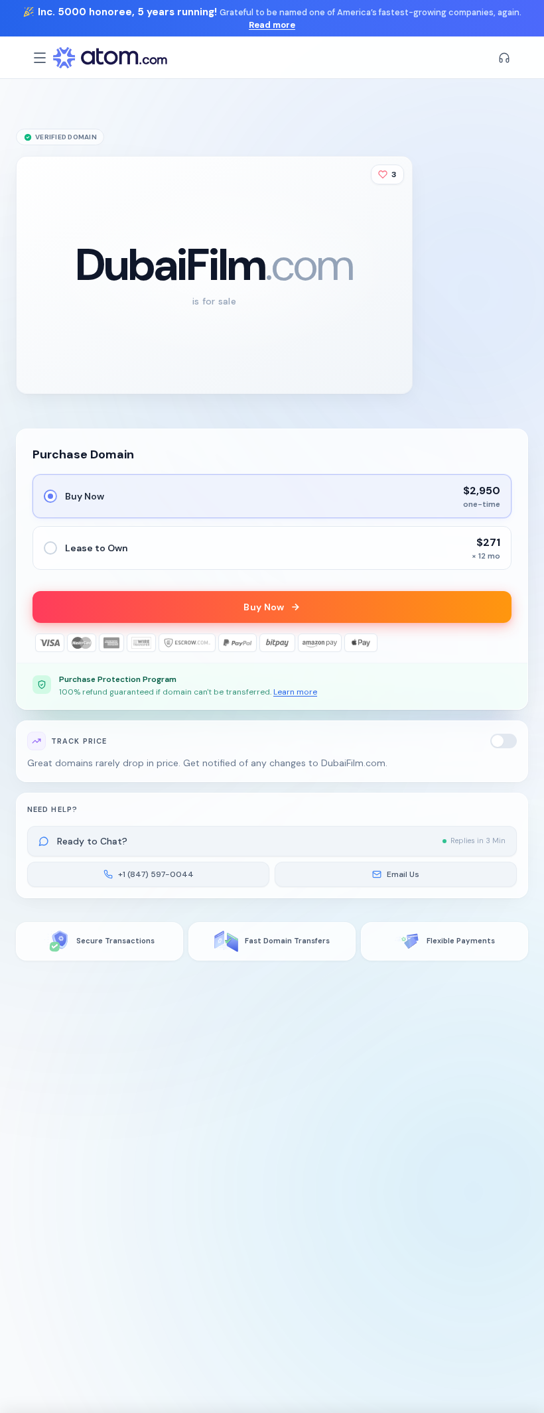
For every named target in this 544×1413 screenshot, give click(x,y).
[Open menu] (40, 58)
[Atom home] (110, 57)
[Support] (504, 58)
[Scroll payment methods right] (502, 643)
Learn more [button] (295, 692)
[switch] (503, 741)
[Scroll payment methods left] (42, 643)
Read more (272, 25)
